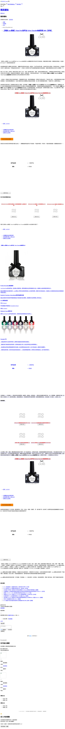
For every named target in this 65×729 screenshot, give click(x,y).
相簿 (4, 22)
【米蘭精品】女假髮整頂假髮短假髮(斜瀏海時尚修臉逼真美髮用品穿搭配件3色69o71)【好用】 (24, 591)
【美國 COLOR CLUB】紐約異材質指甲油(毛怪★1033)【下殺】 (17, 593)
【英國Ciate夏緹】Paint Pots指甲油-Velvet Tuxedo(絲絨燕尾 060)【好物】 (27, 30)
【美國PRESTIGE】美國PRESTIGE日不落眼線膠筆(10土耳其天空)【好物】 (20, 594)
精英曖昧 (5, 10)
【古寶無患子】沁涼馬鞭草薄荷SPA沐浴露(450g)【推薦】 (16, 596)
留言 (12, 615)
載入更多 (2, 623)
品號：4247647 (6, 123)
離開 (7, 726)
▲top (2, 621)
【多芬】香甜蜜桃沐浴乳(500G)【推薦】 (12, 599)
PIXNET (23, 711)
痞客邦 (9, 615)
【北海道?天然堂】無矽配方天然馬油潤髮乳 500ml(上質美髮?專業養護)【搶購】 (21, 589)
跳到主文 (3, 13)
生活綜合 (11, 19)
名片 (4, 25)
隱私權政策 (40, 711)
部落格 (4, 23)
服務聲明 (44, 711)
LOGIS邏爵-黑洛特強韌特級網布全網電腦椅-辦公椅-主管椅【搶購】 (18, 600)
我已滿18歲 (3, 726)
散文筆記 (10, 618)
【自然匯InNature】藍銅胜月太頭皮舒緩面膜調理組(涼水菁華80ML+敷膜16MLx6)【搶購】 (23, 597)
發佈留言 (2, 631)
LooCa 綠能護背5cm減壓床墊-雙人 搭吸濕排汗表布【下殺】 (16, 586)
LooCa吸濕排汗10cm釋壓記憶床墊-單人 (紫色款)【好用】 (16, 588)
